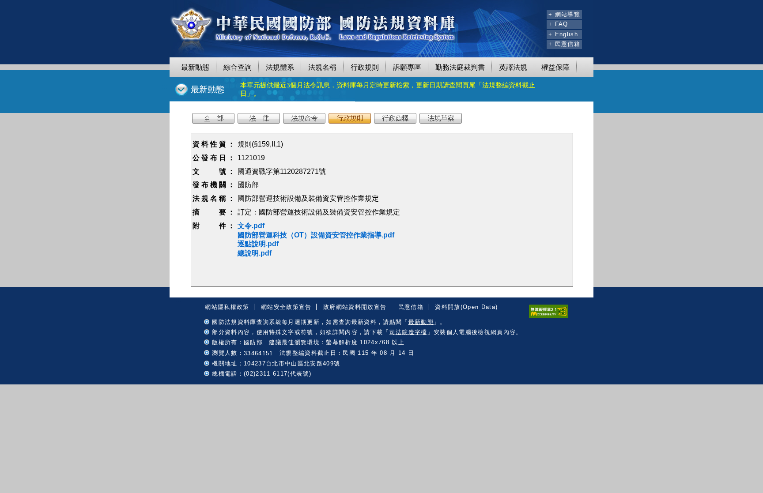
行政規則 (365, 67)
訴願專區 (407, 67)
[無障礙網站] (548, 316)
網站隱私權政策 (227, 307)
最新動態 (195, 67)
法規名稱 (322, 67)
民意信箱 (410, 307)
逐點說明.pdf (258, 244)
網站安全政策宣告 (286, 307)
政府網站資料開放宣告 (354, 307)
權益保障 (555, 67)
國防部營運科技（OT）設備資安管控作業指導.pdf (316, 235)
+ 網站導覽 (564, 14)
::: (538, 13)
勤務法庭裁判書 (460, 67)
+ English (563, 34)
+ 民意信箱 (564, 44)
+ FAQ (558, 24)
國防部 (253, 342)
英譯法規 (513, 67)
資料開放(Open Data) (466, 307)
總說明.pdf (255, 253)
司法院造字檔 (408, 332)
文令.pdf (251, 226)
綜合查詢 (237, 67)
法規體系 (280, 67)
